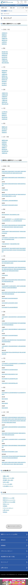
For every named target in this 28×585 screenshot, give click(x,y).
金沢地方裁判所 (5, 302)
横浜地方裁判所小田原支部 (11, 250)
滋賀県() (4, 102)
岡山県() (4, 117)
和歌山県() (5, 104)
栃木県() (4, 57)
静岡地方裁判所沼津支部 (13, 279)
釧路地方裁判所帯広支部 (7, 173)
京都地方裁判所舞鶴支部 (13, 329)
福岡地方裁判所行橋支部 (11, 422)
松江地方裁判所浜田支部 (13, 369)
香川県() (4, 128)
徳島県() (4, 130)
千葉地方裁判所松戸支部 (14, 243)
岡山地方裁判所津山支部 (13, 378)
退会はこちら (6, 504)
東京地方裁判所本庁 (6, 214)
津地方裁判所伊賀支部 (21, 339)
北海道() (4, 33)
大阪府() (5, 93)
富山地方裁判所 (5, 307)
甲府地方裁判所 (5, 275)
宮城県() (4, 38)
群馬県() (4, 55)
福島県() (4, 40)
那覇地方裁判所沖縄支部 (13, 462)
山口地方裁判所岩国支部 (13, 363)
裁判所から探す (4, 7)
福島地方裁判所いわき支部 (11, 196)
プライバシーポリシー (8, 508)
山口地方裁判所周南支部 (8, 365)
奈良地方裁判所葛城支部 (13, 335)
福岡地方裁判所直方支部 (19, 418)
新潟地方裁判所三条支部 (8, 262)
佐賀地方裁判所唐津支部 (13, 426)
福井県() (4, 81)
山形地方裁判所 (5, 200)
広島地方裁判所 (5, 383)
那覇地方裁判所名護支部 (18, 464)
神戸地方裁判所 (5, 323)
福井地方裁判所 (5, 298)
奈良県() (4, 98)
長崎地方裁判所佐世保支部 (13, 433)
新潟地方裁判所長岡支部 (13, 261)
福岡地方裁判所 (5, 417)
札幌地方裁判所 (5, 171)
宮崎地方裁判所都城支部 (13, 445)
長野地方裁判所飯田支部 (18, 269)
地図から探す (12, 7)
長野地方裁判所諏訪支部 (8, 269)
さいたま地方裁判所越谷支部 (16, 220)
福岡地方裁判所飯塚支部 (13, 417)
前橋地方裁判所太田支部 (18, 227)
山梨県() (4, 74)
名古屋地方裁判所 (5, 286)
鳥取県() (4, 115)
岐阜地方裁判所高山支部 (13, 292)
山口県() (4, 111)
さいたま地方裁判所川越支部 (17, 219)
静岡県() (4, 76)
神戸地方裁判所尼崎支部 (13, 323)
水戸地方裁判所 (5, 237)
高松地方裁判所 (5, 398)
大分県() (4, 145)
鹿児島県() (5, 151)
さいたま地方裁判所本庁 (6, 219)
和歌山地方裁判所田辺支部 (14, 352)
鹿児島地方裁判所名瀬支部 (14, 456)
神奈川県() (5, 62)
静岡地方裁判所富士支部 (8, 281)
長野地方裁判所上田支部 (13, 267)
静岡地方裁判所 (5, 279)
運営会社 (5, 512)
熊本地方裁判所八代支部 (13, 451)
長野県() (4, 72)
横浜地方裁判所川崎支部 (14, 248)
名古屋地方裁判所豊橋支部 (11, 287)
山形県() (4, 42)
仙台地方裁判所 (5, 189)
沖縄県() (4, 153)
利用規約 (5, 506)
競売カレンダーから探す (8, 478)
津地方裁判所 (4, 339)
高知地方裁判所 (5, 407)
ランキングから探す (7, 484)
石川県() (4, 83)
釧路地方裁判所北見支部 (17, 173)
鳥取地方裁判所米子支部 (13, 374)
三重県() (4, 100)
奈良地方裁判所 (5, 335)
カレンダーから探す (20, 7)
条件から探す (6, 482)
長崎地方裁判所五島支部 (9, 434)
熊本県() (4, 149)
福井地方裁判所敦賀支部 (13, 298)
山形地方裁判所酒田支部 (13, 200)
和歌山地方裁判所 (5, 352)
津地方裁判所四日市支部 (12, 339)
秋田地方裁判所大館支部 (13, 205)
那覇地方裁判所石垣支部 (8, 464)
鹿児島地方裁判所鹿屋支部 (12, 457)
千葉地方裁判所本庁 (6, 243)
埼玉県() (5, 53)
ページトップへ (15, 526)
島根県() (4, 113)
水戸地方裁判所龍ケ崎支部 (9, 239)
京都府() (4, 96)
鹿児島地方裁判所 (5, 456)
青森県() (4, 34)
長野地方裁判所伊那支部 (13, 270)
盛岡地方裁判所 (5, 183)
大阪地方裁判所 (5, 316)
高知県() (4, 132)
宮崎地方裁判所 (5, 445)
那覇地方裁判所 (5, 462)
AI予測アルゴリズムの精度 (9, 502)
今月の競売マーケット (8, 486)
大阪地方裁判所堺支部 (12, 316)
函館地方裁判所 (11, 171)
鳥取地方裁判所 (5, 374)
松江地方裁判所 (5, 369)
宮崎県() (4, 147)
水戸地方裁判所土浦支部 (13, 237)
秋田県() (4, 44)
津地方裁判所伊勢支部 (6, 341)
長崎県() (4, 144)
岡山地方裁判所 (5, 378)
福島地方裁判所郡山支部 (13, 194)
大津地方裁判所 (5, 346)
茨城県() (4, 59)
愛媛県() (4, 127)
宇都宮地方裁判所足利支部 (14, 231)
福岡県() (5, 140)
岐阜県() (4, 79)
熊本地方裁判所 (5, 451)
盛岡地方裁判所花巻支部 (13, 183)
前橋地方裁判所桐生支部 (13, 225)
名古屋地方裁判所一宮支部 (14, 286)
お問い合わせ (6, 510)
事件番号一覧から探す (8, 480)
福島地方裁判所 (5, 194)
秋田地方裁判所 (5, 205)
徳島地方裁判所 (5, 403)
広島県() (4, 119)
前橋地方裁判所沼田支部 (8, 227)
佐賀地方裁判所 (5, 426)
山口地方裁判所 (5, 363)
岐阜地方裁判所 (5, 292)
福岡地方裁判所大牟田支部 (15, 420)
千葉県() (5, 60)
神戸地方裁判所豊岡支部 (8, 324)
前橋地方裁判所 (5, 225)
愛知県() (5, 77)
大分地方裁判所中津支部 (13, 439)
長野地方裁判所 (5, 267)
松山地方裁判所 (5, 392)
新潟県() (4, 70)
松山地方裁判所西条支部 (13, 392)
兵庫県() (5, 94)
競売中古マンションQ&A (8, 498)
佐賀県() (4, 142)
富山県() (4, 85)
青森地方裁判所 (5, 177)
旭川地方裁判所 (17, 171)
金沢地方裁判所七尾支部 (13, 302)
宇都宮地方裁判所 (5, 231)
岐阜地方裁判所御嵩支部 (9, 293)
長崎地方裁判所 (5, 433)
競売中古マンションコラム (9, 500)
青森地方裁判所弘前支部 (13, 177)
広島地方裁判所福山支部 (13, 383)
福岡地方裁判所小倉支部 (9, 418)
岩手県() (4, 36)
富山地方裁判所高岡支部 (13, 307)
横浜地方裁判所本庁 (6, 248)
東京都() (5, 51)
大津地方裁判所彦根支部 (13, 346)
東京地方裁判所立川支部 (14, 214)
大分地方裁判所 (5, 439)
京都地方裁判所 (5, 329)
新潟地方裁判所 (5, 261)
